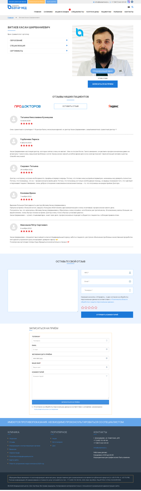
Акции (54, 438)
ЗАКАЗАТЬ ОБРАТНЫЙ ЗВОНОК (17, 2)
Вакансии (12, 449)
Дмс (54, 446)
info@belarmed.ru (100, 448)
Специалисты (77, 12)
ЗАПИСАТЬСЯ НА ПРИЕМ (36, 2)
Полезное (118, 12)
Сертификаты (16, 51)
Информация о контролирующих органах (24, 446)
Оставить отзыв (70, 106)
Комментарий (38, 372)
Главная (37, 12)
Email (34, 345)
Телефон (36, 336)
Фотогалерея (57, 442)
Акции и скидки (62, 12)
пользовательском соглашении (46, 409)
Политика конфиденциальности (21, 456)
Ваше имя (36, 363)
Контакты (129, 12)
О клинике (48, 12)
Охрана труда (14, 453)
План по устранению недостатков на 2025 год (26, 464)
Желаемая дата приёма (42, 354)
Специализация (17, 45)
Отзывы (12, 442)
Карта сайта (13, 460)
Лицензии (13, 438)
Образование (16, 40)
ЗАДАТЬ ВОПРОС (51, 2)
